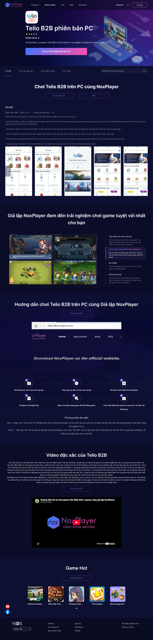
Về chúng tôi (53, 627)
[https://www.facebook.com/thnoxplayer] (7, 612)
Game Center (50, 5)
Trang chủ (35, 5)
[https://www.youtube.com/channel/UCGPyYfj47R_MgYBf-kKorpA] (7, 606)
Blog (71, 5)
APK (94, 96)
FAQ (62, 5)
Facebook (83, 5)
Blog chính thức (54, 631)
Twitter (78, 631)
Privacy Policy (128, 627)
